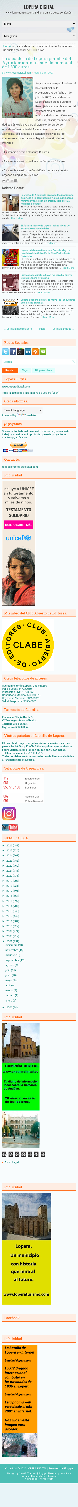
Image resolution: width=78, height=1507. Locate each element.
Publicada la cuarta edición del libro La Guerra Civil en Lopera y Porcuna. (46, 276)
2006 (9, 1007)
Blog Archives (43, 370)
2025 (9, 850)
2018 (9, 885)
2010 (9, 926)
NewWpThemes (28, 1473)
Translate (30, 415)
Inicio (42, 328)
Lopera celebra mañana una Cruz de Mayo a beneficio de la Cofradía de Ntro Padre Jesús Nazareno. (45, 253)
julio (8, 970)
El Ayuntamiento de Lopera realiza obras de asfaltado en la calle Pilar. (45, 227)
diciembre (11, 945)
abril (8, 985)
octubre (10, 955)
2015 (9, 901)
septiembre (12, 960)
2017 (9, 890)
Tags (25, 370)
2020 (9, 875)
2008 (9, 936)
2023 (9, 860)
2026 (9, 845)
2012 (9, 916)
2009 (9, 931)
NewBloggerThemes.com (39, 1478)
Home (7, 46)
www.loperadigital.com (19, 72)
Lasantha (64, 1473)
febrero (10, 995)
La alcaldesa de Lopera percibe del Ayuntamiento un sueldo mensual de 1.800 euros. (37, 62)
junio (8, 975)
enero (9, 1000)
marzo (9, 990)
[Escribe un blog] (8, 181)
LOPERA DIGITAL (39, 6)
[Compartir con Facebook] (16, 181)
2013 (9, 911)
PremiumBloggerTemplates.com (39, 1476)
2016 (9, 895)
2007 (9, 941)
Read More (17, 218)
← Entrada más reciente (17, 328)
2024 (9, 855)
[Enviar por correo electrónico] (4, 181)
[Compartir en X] (12, 181)
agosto (10, 965)
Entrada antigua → (64, 328)
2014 (9, 906)
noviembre (12, 950)
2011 (9, 921)
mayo (9, 980)
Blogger (68, 1468)
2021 (9, 870)
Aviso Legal (12, 1162)
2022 (9, 865)
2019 (9, 880)
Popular (10, 370)
